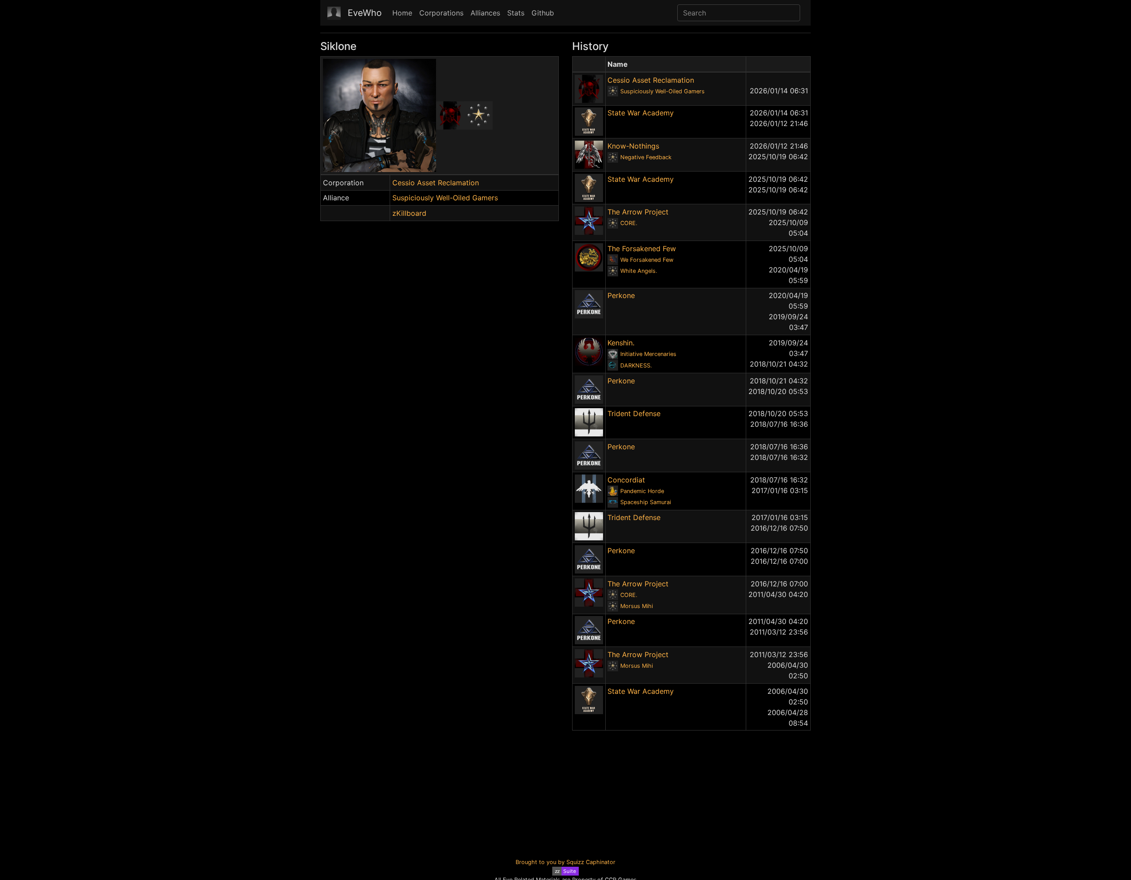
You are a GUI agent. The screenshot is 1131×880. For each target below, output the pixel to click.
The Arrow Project (637, 211)
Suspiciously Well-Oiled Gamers (445, 197)
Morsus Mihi (636, 606)
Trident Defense (633, 413)
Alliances (485, 12)
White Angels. (638, 271)
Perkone (621, 295)
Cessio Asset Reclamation (435, 182)
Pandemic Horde (642, 491)
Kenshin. (620, 342)
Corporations (441, 12)
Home (402, 12)
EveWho (365, 13)
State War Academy (640, 112)
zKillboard (409, 213)
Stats (515, 12)
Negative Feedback (646, 157)
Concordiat (626, 479)
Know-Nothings (633, 146)
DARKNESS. (636, 365)
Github (542, 12)
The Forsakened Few (641, 248)
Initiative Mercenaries (648, 354)
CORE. (629, 223)
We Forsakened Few (646, 259)
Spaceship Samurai (645, 502)
